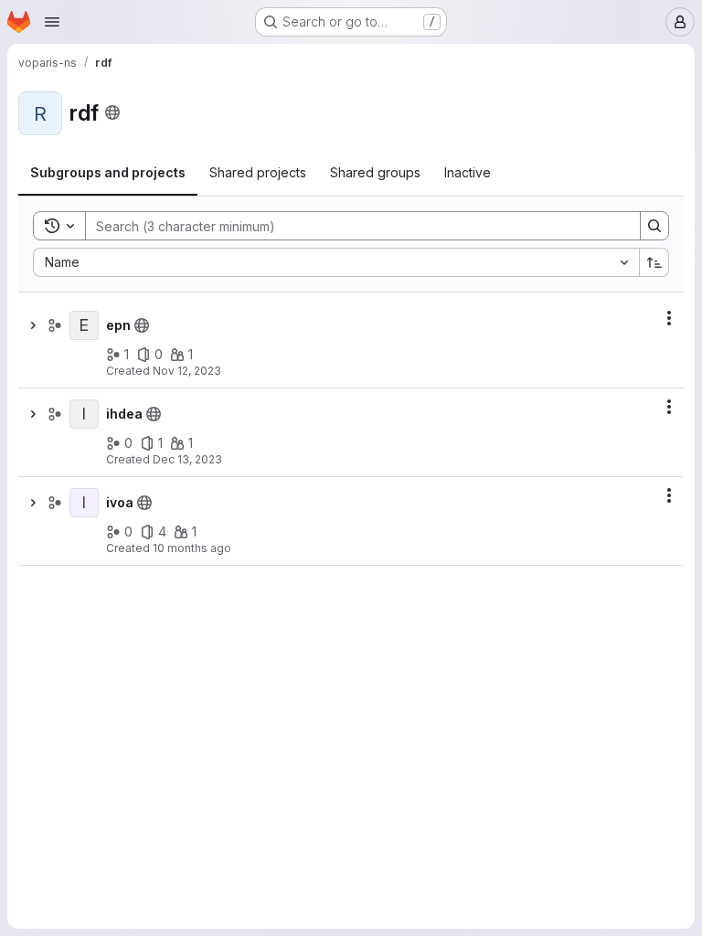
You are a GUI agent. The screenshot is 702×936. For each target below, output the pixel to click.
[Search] (654, 225)
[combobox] (336, 262)
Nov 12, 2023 (187, 371)
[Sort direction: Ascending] (654, 262)
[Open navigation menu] (52, 22)
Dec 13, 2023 (187, 459)
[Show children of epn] (33, 325)
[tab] (107, 173)
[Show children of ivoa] (33, 502)
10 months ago (192, 548)
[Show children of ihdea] (33, 414)
